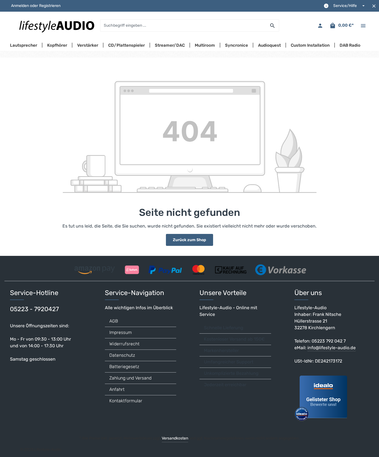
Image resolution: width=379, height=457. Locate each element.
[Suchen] (272, 25)
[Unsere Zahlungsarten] (189, 268)
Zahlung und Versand (130, 378)
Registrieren (49, 6)
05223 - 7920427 (34, 309)
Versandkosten (175, 438)
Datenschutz (122, 355)
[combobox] (183, 25)
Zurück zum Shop (189, 240)
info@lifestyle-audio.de (331, 347)
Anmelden (20, 6)
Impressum (120, 332)
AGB (113, 321)
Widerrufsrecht (124, 343)
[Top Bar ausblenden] (374, 6)
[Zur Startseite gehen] (56, 25)
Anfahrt (117, 389)
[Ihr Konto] (320, 26)
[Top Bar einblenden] (363, 26)
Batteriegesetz (124, 366)
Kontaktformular (125, 400)
